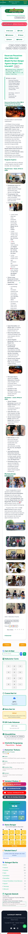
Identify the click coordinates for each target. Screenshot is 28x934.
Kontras (14, 736)
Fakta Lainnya (6, 858)
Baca (17, 66)
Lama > (23, 645)
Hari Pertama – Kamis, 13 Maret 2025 (14, 88)
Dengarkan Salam (20, 17)
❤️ (13, 626)
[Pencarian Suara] (21, 653)
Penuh (16, 48)
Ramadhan (6, 878)
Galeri (10, 39)
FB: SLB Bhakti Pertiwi (13, 788)
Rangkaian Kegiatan (13, 86)
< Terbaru (7, 645)
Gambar (9, 48)
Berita (5, 865)
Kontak (20, 39)
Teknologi (6, 886)
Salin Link (8, 620)
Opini (4, 873)
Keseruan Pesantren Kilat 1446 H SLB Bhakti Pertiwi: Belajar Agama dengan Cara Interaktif (14, 60)
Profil (20, 30)
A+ (6, 736)
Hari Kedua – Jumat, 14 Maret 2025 (14, 93)
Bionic (24, 45)
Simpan (8, 622)
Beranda (10, 30)
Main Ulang (14, 845)
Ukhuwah (6, 889)
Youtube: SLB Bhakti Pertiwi (15, 792)
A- (9, 736)
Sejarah (5, 883)
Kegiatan (5, 870)
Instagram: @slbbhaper (14, 784)
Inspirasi (5, 867)
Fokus (18, 45)
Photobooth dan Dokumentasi (12, 96)
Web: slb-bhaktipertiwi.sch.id (15, 797)
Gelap (12, 45)
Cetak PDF (23, 48)
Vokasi (21, 35)
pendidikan (6, 875)
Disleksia (21, 736)
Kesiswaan (10, 35)
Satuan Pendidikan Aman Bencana (12, 881)
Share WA (16, 620)
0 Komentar (17, 72)
